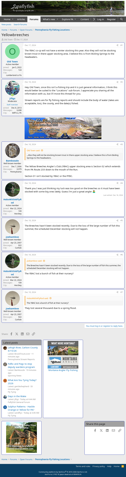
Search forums (20, 24)
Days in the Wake (17, 396)
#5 (121, 220)
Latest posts (10, 342)
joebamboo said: (34, 260)
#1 (121, 45)
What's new (49, 19)
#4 (121, 183)
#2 (121, 82)
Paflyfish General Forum (19, 402)
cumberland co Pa (14, 75)
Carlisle (18, 247)
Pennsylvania (16, 171)
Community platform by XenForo (63, 472)
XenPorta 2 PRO (51, 474)
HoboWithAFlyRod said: (37, 298)
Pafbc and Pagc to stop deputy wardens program (21, 365)
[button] (13, 19)
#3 (121, 144)
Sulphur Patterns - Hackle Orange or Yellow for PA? (21, 408)
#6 (121, 254)
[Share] (117, 45)
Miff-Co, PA (17, 113)
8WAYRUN (77, 474)
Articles (21, 19)
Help (109, 466)
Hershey (18, 213)
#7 (121, 292)
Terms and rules (83, 466)
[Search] (121, 19)
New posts (6, 24)
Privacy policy (99, 466)
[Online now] (12, 95)
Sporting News (14, 375)
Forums (34, 19)
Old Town (8, 39)
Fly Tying (12, 391)
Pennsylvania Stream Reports (21, 359)
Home (7, 19)
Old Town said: (33, 150)
